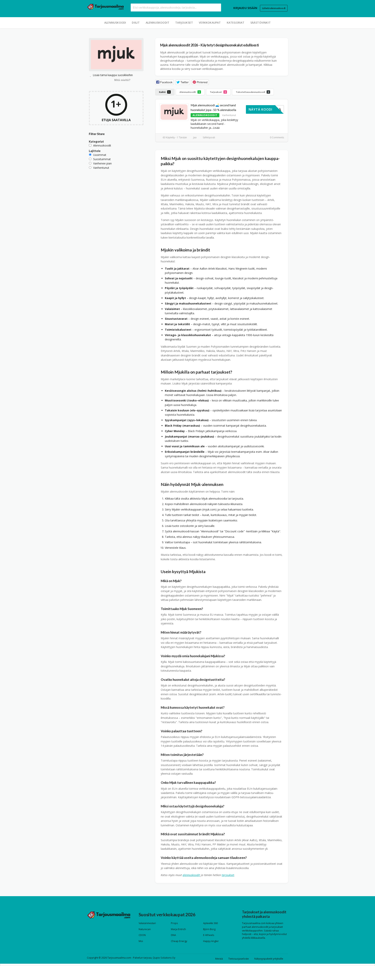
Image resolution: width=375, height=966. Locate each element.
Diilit (136, 22)
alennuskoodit (191, 875)
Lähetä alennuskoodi (273, 8)
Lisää (216, 128)
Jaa (194, 137)
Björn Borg (209, 929)
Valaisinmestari (147, 923)
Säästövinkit (260, 22)
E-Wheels (208, 935)
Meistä (219, 958)
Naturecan (145, 929)
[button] (164, 82)
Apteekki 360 (210, 923)
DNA (173, 935)
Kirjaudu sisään (245, 8)
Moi (141, 941)
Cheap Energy (179, 941)
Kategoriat (236, 22)
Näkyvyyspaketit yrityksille (268, 958)
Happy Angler (211, 941)
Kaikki (164, 92)
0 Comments (276, 137)
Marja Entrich (178, 929)
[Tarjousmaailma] (105, 6)
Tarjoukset (184, 22)
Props (174, 923)
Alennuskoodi (115, 22)
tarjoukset (228, 875)
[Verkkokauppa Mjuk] (116, 55)
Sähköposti (208, 137)
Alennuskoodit (158, 22)
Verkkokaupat (210, 22)
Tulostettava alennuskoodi (252, 92)
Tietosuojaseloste (238, 958)
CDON (142, 935)
